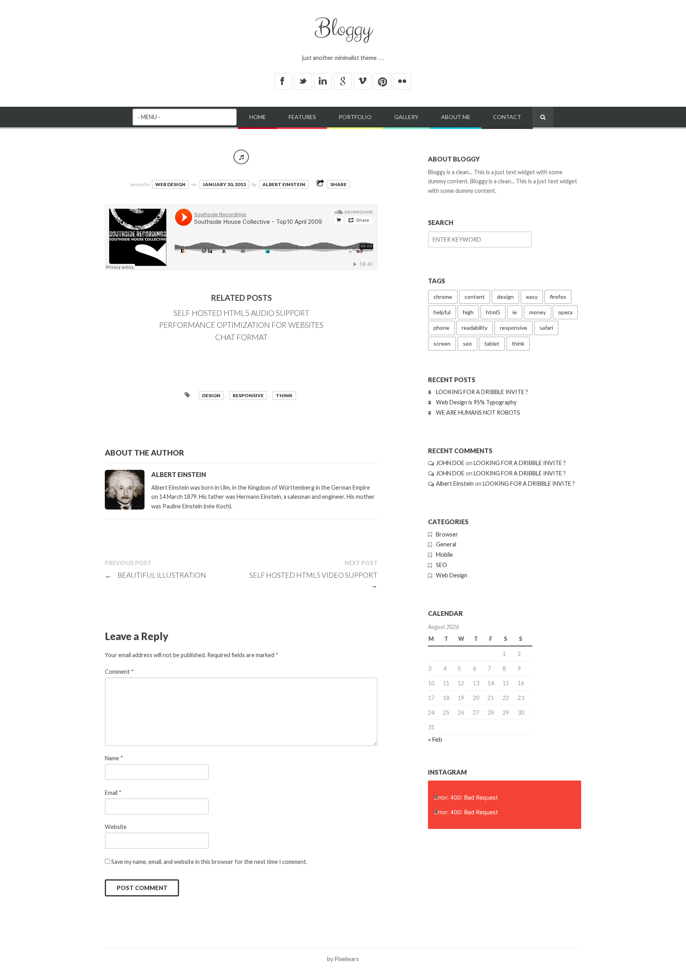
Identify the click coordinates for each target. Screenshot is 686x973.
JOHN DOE (450, 463)
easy (532, 296)
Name (114, 758)
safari (546, 327)
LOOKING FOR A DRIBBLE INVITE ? (482, 391)
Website (116, 826)
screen (442, 343)
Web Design (170, 184)
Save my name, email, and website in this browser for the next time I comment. (209, 861)
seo (467, 343)
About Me (455, 116)
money (537, 312)
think (284, 395)
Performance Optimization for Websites (241, 324)
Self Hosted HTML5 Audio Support (241, 312)
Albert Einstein (283, 184)
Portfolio (355, 116)
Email (113, 792)
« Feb (435, 739)
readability (475, 327)
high (468, 312)
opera (565, 312)
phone (441, 327)
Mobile (444, 554)
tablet (491, 343)
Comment (119, 671)
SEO (441, 564)
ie (515, 312)
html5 (493, 312)
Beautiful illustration (155, 575)
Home (257, 116)
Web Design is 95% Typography (476, 402)
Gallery (406, 116)
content (474, 296)
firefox (558, 296)
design (211, 395)
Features (302, 116)
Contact (507, 116)
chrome (443, 296)
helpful (442, 312)
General (446, 544)
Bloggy (343, 29)
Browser (447, 534)
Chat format (241, 337)
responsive (248, 395)
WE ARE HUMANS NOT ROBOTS (478, 412)
